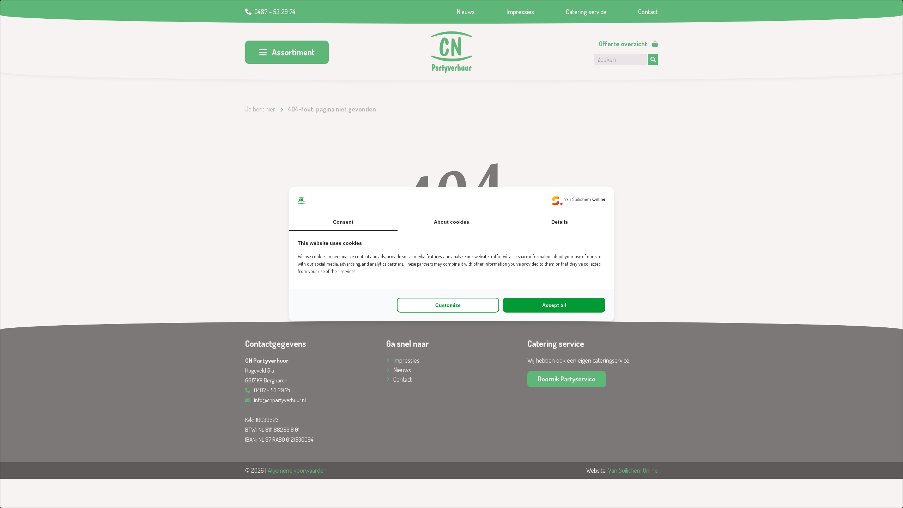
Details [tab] (559, 222)
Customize (448, 305)
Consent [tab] (343, 222)
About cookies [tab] (451, 222)
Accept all (554, 305)
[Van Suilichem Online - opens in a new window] (578, 200)
